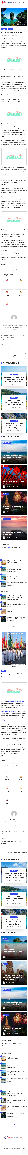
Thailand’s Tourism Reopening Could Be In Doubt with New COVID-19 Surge (13, 977)
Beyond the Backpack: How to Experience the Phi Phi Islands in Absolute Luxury (14, 379)
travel (2, 833)
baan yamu (12, 335)
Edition (8, 461)
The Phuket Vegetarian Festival (9, 711)
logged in (9, 547)
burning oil (3, 720)
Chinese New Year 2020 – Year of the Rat (13, 482)
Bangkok (5, 493)
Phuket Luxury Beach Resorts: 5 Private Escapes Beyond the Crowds (14, 402)
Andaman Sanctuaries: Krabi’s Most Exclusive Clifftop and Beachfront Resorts (15, 569)
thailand (13, 337)
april (10, 384)
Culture (5, 468)
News (6, 831)
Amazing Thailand (5, 335)
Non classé (14, 374)
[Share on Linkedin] (16, 765)
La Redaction (14, 323)
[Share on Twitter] (7, 765)
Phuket (10, 29)
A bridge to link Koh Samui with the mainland (14, 533)
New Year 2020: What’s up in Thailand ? (13, 508)
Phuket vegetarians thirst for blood (13, 347)
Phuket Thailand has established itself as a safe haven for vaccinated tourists (13, 952)
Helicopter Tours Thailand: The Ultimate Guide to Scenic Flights (14, 426)
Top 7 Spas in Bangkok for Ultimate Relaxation (17, 611)
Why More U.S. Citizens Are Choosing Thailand (14, 561)
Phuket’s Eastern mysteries (17, 852)
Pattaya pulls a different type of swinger (12, 842)
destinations (6, 442)
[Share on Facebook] (2, 765)
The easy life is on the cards (17, 356)
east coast (3, 337)
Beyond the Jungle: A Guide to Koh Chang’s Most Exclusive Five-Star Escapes (17, 583)
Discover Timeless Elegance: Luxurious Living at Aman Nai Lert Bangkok (16, 604)
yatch (7, 339)
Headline (4, 29)
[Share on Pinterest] (12, 765)
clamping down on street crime (16, 701)
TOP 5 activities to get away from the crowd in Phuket (13, 457)
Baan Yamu (4, 176)
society (15, 831)
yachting (2, 339)
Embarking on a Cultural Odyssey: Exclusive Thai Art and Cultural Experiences (16, 618)
